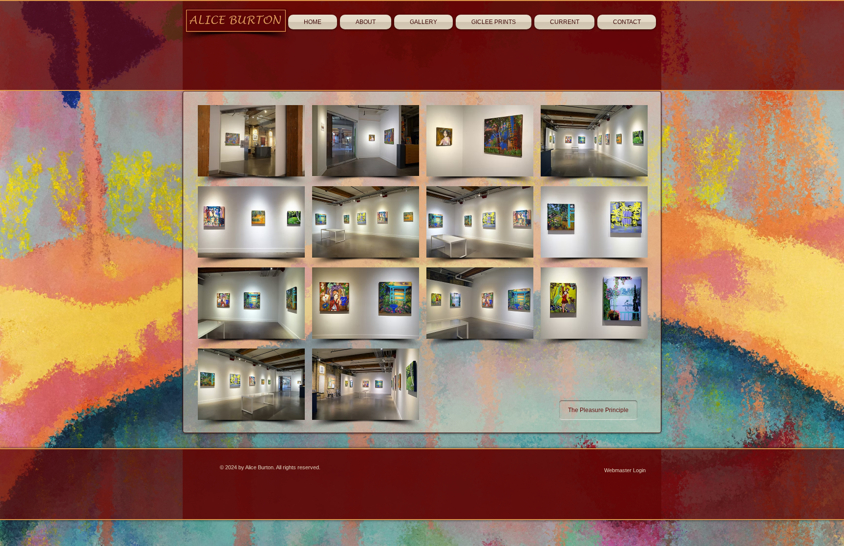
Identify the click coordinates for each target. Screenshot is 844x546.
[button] (251, 140)
